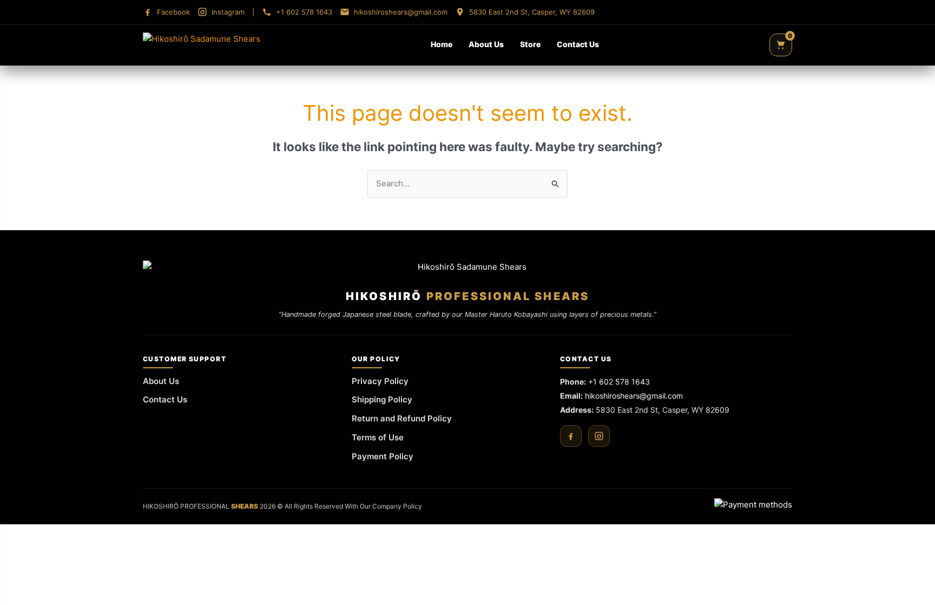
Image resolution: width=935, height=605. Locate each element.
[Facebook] (571, 436)
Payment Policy (382, 456)
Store (530, 44)
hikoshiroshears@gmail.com (634, 395)
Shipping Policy (382, 399)
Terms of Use (378, 437)
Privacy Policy (380, 381)
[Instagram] (599, 436)
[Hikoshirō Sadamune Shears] (201, 44)
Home (441, 44)
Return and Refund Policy (402, 418)
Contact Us (578, 44)
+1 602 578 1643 (619, 381)
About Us (486, 44)
